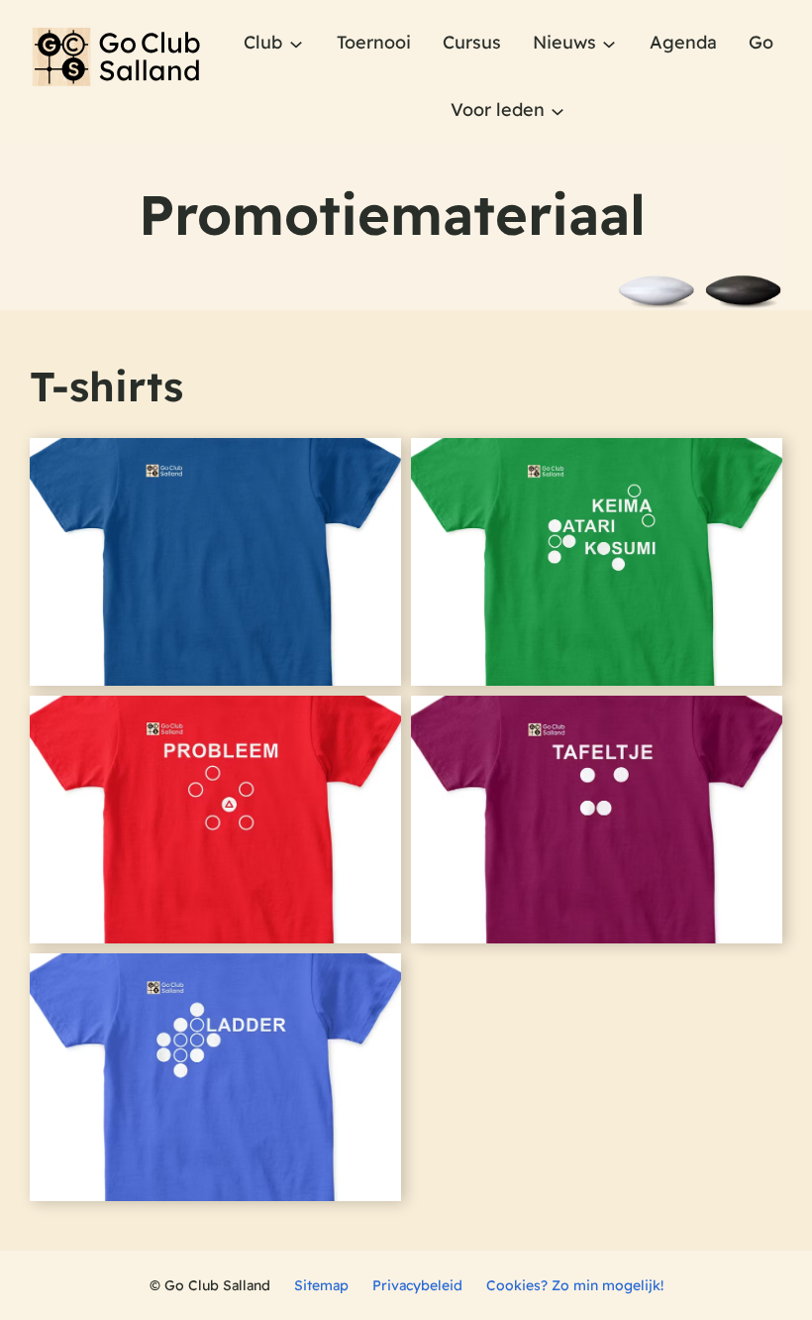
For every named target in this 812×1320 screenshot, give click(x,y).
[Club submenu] (296, 43)
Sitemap (321, 1285)
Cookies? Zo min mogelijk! (574, 1285)
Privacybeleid (417, 1285)
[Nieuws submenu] (609, 43)
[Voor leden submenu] (557, 110)
